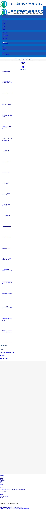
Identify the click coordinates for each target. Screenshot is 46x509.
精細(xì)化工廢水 (5, 20)
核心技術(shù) (2, 487)
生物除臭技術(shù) (5, 39)
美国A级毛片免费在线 (26, 508)
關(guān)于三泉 (5, 10)
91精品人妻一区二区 (2, 508)
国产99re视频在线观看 (14, 508)
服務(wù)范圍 (5, 11)
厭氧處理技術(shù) (7, 489)
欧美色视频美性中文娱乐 (20, 508)
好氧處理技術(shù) (5, 35)
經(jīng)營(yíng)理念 (6, 496)
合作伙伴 (4, 17)
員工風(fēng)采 (5, 49)
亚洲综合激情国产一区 (8, 508)
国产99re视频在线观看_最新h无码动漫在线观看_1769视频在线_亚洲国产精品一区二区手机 (11, 507)
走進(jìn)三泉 (2, 475)
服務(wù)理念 (5, 46)
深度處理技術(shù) (15, 489)
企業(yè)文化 (2, 494)
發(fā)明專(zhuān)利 (5, 14)
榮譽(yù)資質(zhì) (2, 479)
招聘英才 (1, 481)
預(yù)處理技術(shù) (5, 32)
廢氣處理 (23, 66)
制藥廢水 (4, 23)
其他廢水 (4, 29)
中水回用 (4, 26)
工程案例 (1, 484)
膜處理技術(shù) (5, 38)
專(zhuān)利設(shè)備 (5, 43)
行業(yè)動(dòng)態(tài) (6, 54)
